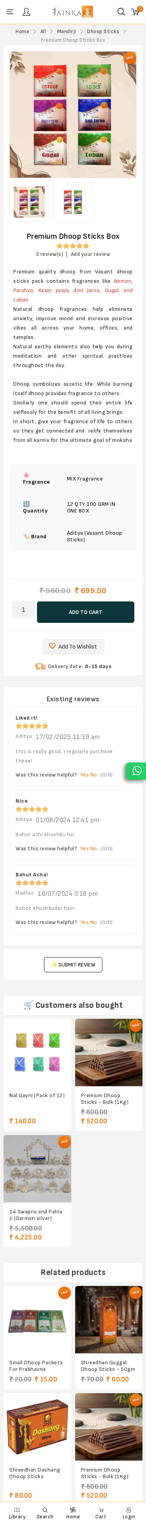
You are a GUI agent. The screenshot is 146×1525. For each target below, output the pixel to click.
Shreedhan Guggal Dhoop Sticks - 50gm (108, 1365)
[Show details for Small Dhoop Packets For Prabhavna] (37, 1319)
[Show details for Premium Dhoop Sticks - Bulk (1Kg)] (108, 1052)
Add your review (91, 254)
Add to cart (85, 612)
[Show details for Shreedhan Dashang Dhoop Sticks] (37, 1427)
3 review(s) (49, 254)
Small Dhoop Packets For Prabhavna (36, 1365)
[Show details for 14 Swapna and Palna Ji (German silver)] (37, 1168)
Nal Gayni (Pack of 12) (37, 1095)
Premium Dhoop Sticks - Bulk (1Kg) (105, 1098)
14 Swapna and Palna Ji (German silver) (36, 1215)
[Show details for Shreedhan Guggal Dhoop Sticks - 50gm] (108, 1319)
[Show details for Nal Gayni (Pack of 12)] (37, 1052)
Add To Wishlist (77, 647)
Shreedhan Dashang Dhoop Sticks (34, 1473)
